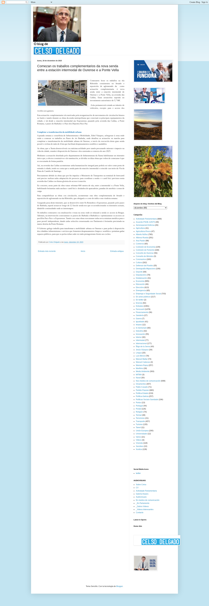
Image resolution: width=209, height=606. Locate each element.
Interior (139, 337)
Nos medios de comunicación (148, 381)
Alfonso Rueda (142, 238)
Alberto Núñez (142, 234)
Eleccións (140, 287)
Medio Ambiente (142, 371)
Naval (138, 378)
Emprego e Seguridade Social (148, 294)
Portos (138, 403)
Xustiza (139, 449)
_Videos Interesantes (144, 509)
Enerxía (139, 303)
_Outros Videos (142, 506)
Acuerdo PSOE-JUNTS (145, 222)
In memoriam (141, 328)
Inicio (83, 251)
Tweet (138, 427)
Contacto (139, 512)
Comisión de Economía (145, 247)
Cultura (139, 262)
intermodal (140, 340)
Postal (138, 409)
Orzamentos (141, 384)
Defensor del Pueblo (144, 266)
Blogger (119, 586)
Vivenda (139, 443)
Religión (139, 412)
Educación (140, 284)
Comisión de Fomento (145, 250)
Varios (138, 437)
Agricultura (140, 228)
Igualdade (140, 322)
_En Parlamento (142, 503)
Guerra (139, 319)
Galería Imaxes (142, 494)
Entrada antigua (117, 251)
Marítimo (139, 368)
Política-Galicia (142, 396)
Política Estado (142, 393)
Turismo (139, 424)
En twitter (140, 300)
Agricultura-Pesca (143, 231)
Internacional (141, 343)
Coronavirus (141, 259)
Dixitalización (141, 278)
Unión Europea (142, 431)
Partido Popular (142, 390)
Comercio (140, 244)
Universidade (141, 434)
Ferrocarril (140, 309)
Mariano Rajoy (142, 365)
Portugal (139, 406)
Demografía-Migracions (145, 269)
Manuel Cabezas (143, 362)
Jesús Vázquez (142, 350)
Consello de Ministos (144, 256)
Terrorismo (140, 418)
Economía (140, 281)
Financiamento (142, 312)
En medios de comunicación (147, 500)
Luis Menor (140, 356)
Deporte (139, 272)
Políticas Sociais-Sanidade (147, 399)
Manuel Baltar (141, 359)
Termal (139, 415)
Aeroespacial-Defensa (145, 225)
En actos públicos (143, 297)
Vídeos (139, 440)
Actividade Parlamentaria (146, 219)
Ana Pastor (140, 241)
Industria (139, 331)
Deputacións (141, 275)
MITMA (139, 375)
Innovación (140, 334)
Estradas (139, 306)
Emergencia (141, 290)
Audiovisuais (141, 497)
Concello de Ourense (145, 253)
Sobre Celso (141, 485)
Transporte (140, 421)
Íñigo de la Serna (143, 346)
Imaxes (139, 325)
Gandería (140, 315)
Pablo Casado (142, 387)
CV (137, 488)
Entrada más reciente (47, 251)
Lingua (139, 353)
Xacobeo (139, 446)
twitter (138, 473)
